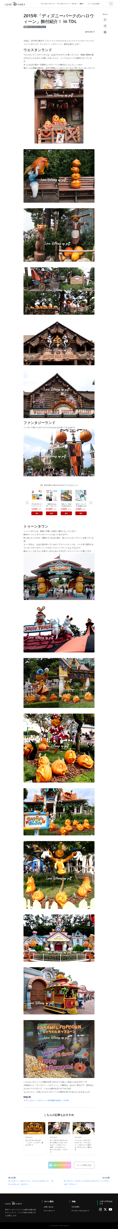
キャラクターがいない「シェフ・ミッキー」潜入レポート (34, 1142)
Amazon (54, 513)
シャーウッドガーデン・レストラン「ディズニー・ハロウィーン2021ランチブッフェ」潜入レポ (83, 1145)
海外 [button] (81, 4)
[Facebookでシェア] (105, 26)
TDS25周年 (75, 1207)
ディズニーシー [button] (62, 4)
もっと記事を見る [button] (84, 1165)
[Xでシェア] (105, 20)
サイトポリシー (49, 1211)
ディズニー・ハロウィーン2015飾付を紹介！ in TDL (47, 1100)
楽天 (37, 513)
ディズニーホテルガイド (80, 1211)
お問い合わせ (48, 1207)
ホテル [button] (74, 4)
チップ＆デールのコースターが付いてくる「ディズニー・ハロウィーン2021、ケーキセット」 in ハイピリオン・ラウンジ (59, 1146)
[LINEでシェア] (105, 32)
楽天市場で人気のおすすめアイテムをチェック (61, 485)
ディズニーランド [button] (47, 4)
